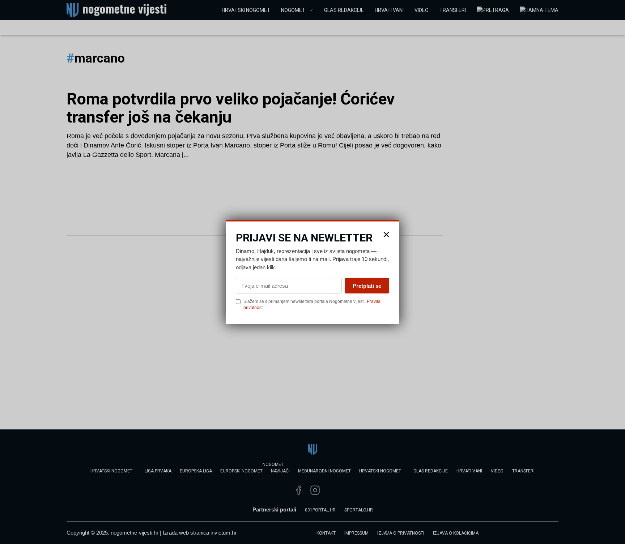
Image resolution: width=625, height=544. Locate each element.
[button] (386, 234)
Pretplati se (367, 286)
